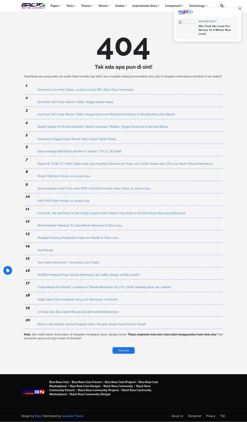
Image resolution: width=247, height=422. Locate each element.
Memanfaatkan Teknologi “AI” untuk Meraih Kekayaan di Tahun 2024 (79, 225)
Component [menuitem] (173, 6)
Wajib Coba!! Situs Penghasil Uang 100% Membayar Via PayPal (77, 299)
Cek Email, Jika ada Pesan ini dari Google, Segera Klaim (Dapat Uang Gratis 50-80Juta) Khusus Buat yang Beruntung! (111, 213)
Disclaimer (194, 416)
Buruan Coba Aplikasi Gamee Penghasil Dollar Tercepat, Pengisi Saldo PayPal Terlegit (91, 324)
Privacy (210, 416)
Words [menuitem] (102, 6)
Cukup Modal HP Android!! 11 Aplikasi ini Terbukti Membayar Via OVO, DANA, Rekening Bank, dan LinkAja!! (104, 287)
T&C (223, 416)
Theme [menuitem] (86, 6)
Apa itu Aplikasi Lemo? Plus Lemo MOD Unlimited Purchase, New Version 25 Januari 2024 (93, 188)
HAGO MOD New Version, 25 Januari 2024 (63, 200)
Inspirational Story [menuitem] (144, 6)
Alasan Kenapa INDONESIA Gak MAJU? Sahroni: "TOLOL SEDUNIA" (79, 151)
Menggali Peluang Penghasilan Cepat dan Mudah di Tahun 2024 (77, 237)
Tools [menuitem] (69, 6)
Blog (38, 416)
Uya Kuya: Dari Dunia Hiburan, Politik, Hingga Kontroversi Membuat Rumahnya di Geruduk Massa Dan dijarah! (106, 114)
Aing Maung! (45, 250)
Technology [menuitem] (197, 6)
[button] (222, 6)
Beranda (123, 350)
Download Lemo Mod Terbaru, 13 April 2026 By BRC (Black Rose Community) (85, 89)
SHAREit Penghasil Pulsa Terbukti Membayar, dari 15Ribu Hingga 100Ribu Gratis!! (88, 274)
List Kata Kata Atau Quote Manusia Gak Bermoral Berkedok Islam (78, 311)
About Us (177, 416)
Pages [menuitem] (54, 6)
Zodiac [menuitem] (119, 6)
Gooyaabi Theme (72, 416)
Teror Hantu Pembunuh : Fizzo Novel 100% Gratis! (68, 262)
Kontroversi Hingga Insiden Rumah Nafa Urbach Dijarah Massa (76, 139)
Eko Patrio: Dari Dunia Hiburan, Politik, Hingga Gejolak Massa (75, 102)
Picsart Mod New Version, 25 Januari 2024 (63, 176)
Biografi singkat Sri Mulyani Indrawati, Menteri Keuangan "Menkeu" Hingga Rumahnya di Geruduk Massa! (102, 126)
